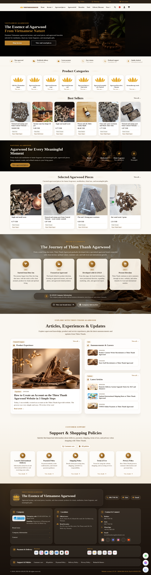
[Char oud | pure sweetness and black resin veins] (108, 112)
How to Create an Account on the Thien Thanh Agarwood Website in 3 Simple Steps (40, 397)
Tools (88, 7)
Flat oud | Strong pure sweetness (88, 217)
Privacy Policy (85, 562)
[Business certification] (18, 518)
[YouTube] (129, 540)
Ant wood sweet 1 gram (119, 217)
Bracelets (81, 7)
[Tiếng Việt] (120, 7)
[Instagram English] (123, 540)
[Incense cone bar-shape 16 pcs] (42, 112)
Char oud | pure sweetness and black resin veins (108, 124)
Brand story (16, 528)
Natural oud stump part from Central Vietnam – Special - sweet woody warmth (19, 125)
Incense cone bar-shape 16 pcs (42, 124)
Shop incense (17, 43)
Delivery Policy (73, 562)
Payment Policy (61, 562)
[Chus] (108, 540)
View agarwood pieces (20, 165)
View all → (137, 98)
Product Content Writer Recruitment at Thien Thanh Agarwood (117, 353)
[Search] (115, 7)
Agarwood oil (72, 7)
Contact (15, 537)
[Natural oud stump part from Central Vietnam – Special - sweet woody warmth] (20, 112)
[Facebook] (113, 540)
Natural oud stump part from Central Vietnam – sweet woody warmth (130, 125)
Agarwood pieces (60, 7)
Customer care (38, 562)
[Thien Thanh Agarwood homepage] (16, 497)
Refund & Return (98, 562)
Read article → (19, 409)
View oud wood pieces (43, 43)
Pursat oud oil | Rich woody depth (84, 124)
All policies (49, 562)
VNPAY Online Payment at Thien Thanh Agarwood (116, 407)
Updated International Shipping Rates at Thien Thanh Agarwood (117, 397)
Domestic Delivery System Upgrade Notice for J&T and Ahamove (117, 388)
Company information (19, 532)
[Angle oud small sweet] (64, 112)
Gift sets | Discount (98, 7)
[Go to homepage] (29, 7)
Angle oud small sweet (63, 124)
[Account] (124, 7)
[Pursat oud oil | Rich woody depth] (86, 112)
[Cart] (129, 7)
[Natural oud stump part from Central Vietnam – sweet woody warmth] (131, 112)
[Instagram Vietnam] (118, 540)
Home (42, 7)
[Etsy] (103, 540)
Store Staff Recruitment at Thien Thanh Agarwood (116, 363)
